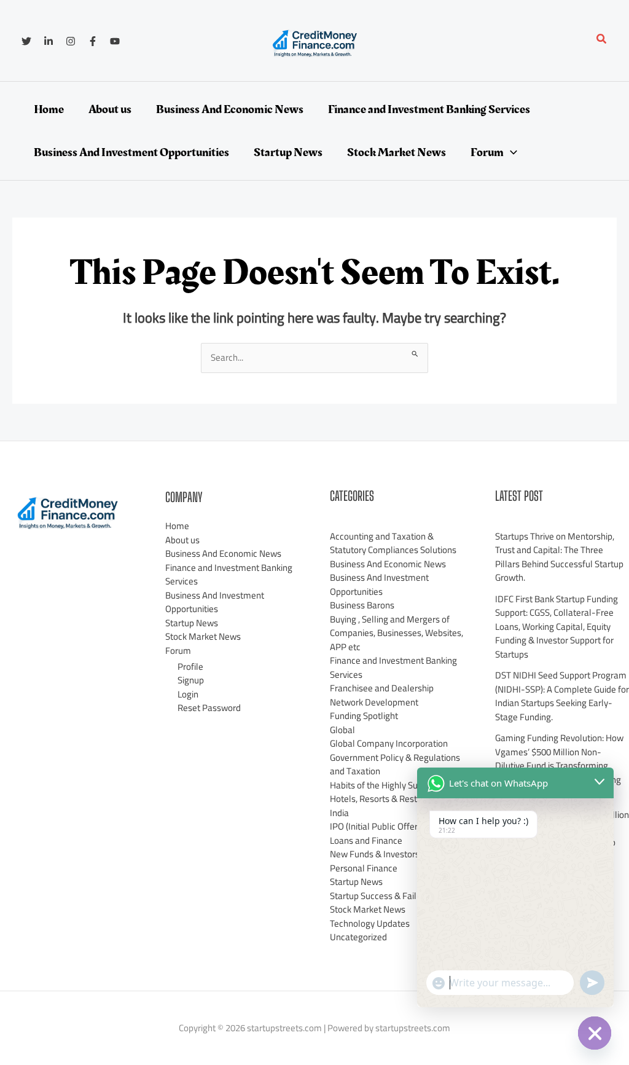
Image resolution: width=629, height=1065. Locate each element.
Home (177, 526)
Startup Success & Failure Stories (394, 896)
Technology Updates (370, 923)
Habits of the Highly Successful (390, 785)
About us (182, 540)
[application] (510, 152)
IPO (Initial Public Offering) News (393, 826)
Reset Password (209, 708)
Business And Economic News (223, 553)
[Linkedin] (48, 41)
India (339, 813)
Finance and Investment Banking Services (228, 575)
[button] (602, 40)
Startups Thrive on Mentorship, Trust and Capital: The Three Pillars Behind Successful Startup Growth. (559, 557)
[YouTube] (115, 41)
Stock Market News (203, 636)
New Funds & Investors (375, 854)
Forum (178, 650)
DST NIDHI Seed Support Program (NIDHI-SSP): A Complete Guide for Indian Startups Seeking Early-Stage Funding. (562, 696)
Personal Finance (363, 868)
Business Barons (362, 605)
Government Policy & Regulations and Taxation (395, 764)
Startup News (191, 623)
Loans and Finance (366, 840)
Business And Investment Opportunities (214, 602)
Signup (191, 680)
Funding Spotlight (364, 716)
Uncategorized (358, 937)
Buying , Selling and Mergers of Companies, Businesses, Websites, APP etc (396, 633)
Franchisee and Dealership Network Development (382, 695)
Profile (190, 666)
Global (342, 730)
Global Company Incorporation (389, 743)
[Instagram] (71, 41)
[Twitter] (26, 41)
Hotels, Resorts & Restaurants (388, 799)
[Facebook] (93, 41)
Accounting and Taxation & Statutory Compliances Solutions (393, 543)
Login (188, 694)
